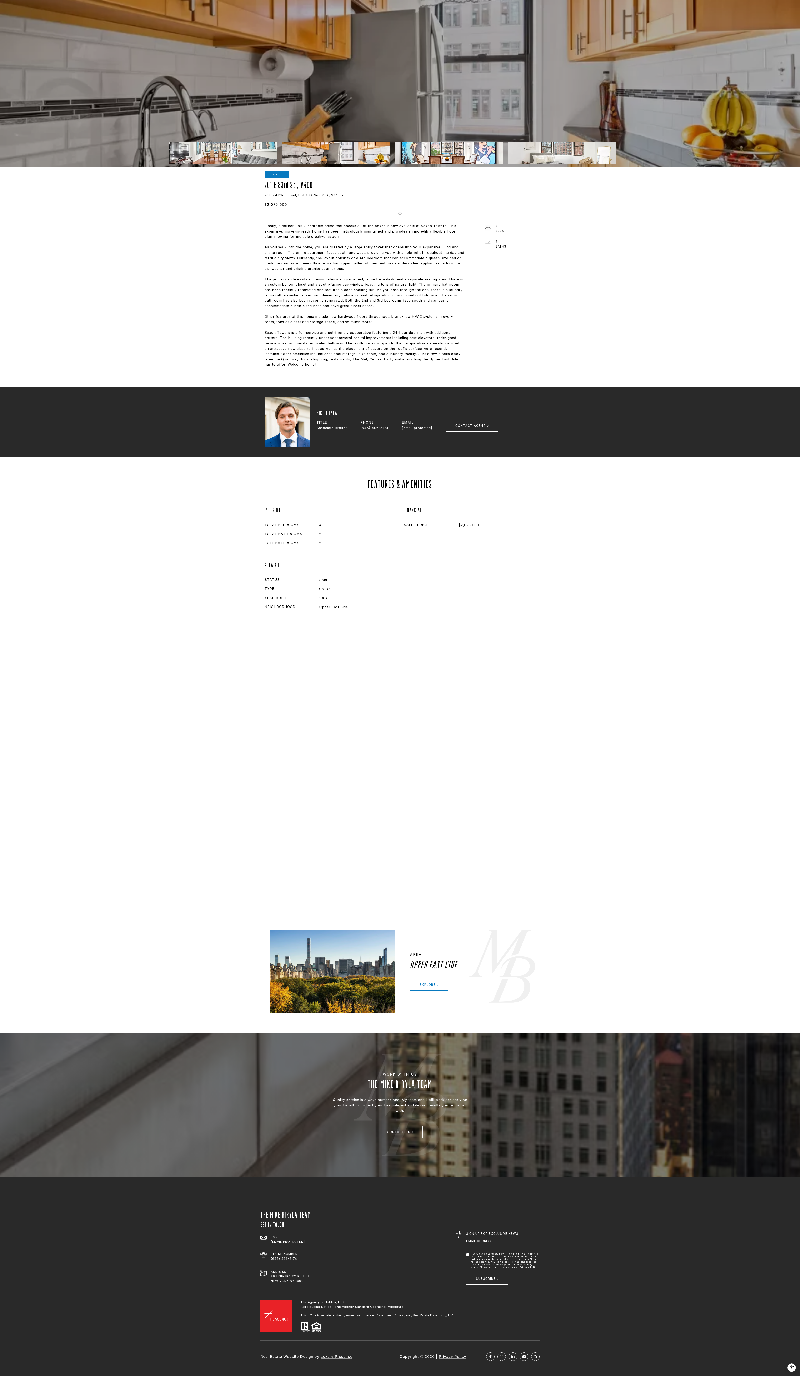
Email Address (479, 1241)
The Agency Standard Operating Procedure (369, 1306)
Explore (428, 984)
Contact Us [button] (398, 1132)
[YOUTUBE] (524, 1356)
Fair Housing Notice (316, 1306)
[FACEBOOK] (490, 1356)
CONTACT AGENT (470, 425)
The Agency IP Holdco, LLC (322, 1302)
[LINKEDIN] (513, 1356)
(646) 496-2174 (374, 428)
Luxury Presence (336, 1356)
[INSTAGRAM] (502, 1356)
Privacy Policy (529, 1267)
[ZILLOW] (535, 1356)
